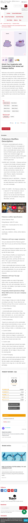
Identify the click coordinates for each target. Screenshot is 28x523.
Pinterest (23, 122)
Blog (2, 1)
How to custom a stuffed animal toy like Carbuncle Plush (14, 467)
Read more (4, 477)
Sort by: (5, 421)
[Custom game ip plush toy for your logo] (4, 7)
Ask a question (14, 408)
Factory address (8, 1)
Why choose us (16, 1)
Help (8, 2)
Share (12, 122)
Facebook (2, 490)
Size (3, 100)
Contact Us (4, 2)
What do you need (6, 114)
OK (24, 508)
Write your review (14, 404)
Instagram (15, 490)
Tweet (18, 122)
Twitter (5, 490)
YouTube (8, 490)
